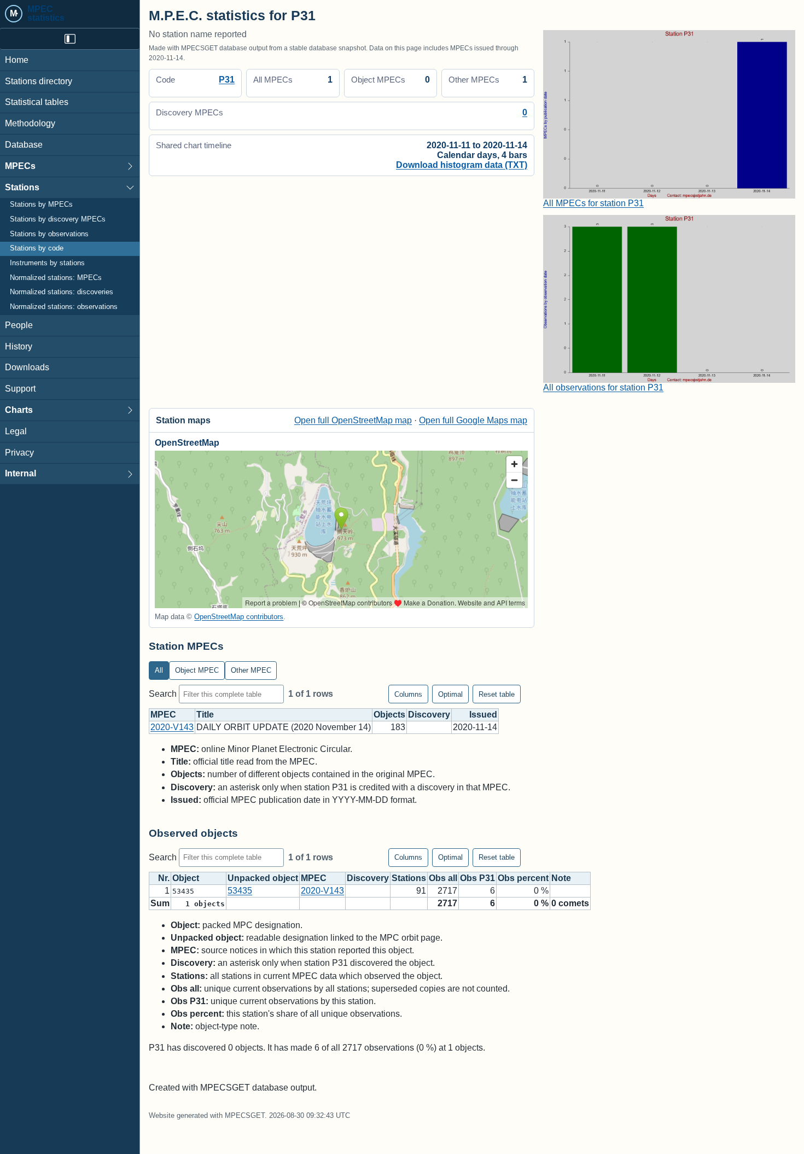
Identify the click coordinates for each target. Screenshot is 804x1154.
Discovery (429, 714)
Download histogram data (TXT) (461, 165)
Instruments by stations (47, 263)
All (159, 670)
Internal (20, 474)
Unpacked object (263, 878)
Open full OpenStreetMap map (353, 420)
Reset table (497, 694)
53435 (240, 890)
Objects (389, 714)
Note (561, 878)
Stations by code (36, 249)
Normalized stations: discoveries (61, 292)
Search (164, 693)
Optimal (450, 694)
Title (205, 714)
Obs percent (523, 878)
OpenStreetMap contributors (238, 617)
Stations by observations (49, 234)
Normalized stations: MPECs (56, 278)
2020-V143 (172, 727)
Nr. (164, 878)
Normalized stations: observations (64, 307)
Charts (19, 410)
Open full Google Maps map (473, 420)
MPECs (20, 166)
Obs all (443, 878)
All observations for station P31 (603, 387)
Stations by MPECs (41, 205)
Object (185, 878)
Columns (408, 694)
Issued (483, 714)
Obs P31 (477, 878)
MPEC (163, 714)
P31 (227, 79)
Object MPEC (197, 670)
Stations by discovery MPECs (58, 219)
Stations (22, 187)
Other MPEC (251, 670)
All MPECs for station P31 (593, 203)
